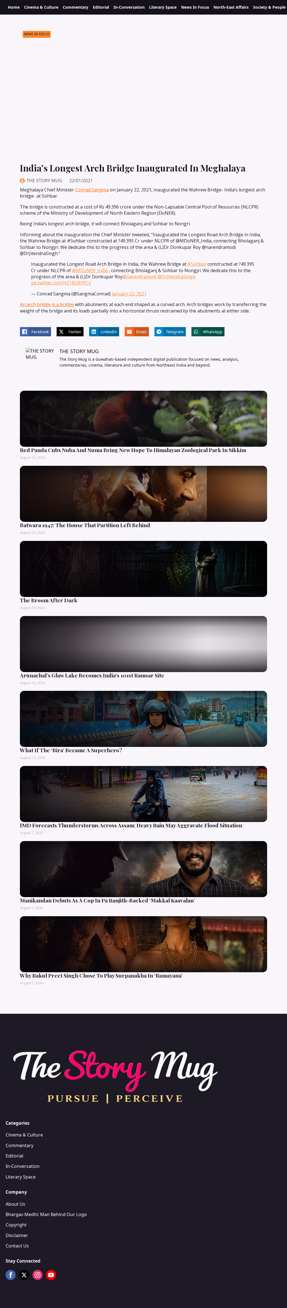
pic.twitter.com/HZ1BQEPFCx (61, 283)
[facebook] (11, 1275)
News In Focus (195, 7)
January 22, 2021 (129, 294)
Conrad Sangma (92, 190)
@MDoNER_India (90, 270)
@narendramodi (139, 277)
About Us (15, 1204)
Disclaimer (17, 1235)
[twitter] (24, 1275)
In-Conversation (129, 7)
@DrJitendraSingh (176, 277)
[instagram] (38, 1275)
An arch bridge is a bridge (47, 304)
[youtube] (51, 1275)
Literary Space (163, 7)
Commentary (75, 7)
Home (14, 7)
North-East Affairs (231, 7)
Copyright (16, 1225)
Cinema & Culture (41, 7)
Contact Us (17, 1246)
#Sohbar (197, 264)
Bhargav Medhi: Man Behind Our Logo (46, 1214)
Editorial (101, 7)
